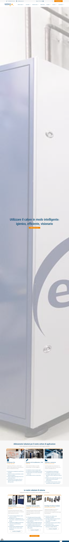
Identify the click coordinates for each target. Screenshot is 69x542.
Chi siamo (27, 4)
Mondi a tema (34, 4)
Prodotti (48, 4)
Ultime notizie (20, 4)
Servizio (54, 4)
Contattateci (60, 4)
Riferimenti (43, 4)
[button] (52, 1)
